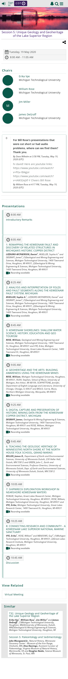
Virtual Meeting (14, 594)
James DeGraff (27, 114)
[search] (57, 3)
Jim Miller (24, 101)
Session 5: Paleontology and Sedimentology (35, 637)
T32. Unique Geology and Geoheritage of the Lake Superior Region (33, 615)
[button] (61, 4)
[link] (52, 4)
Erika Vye (24, 76)
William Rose (26, 89)
